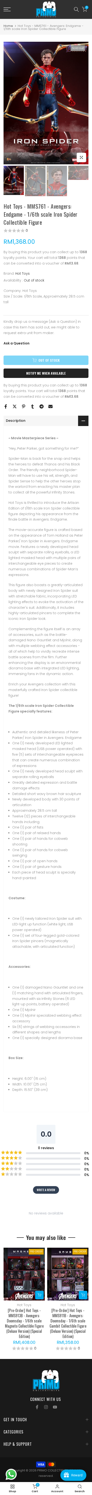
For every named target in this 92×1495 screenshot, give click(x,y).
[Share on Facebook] (6, 406)
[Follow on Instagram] (46, 1407)
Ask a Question (16, 343)
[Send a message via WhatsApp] (11, 1474)
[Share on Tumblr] (32, 406)
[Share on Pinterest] (23, 406)
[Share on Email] (50, 406)
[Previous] (7, 1274)
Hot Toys (22, 273)
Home (8, 25)
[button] (46, 230)
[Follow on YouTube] (55, 1407)
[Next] (84, 1274)
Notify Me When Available (46, 373)
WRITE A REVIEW (46, 1190)
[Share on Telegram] (41, 406)
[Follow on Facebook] (37, 1407)
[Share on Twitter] (15, 406)
